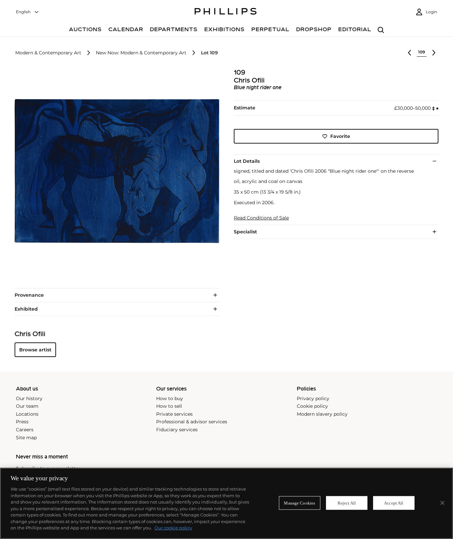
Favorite (340, 136)
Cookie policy (312, 406)
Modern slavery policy (322, 414)
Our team (27, 406)
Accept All (393, 502)
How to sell (169, 406)
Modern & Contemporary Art (48, 53)
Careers (24, 430)
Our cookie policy (173, 527)
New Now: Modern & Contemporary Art (141, 53)
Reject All (347, 502)
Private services (174, 414)
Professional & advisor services (191, 422)
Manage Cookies (299, 502)
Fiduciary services (177, 430)
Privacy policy (313, 398)
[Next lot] (433, 52)
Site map (26, 438)
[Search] (381, 30)
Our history (29, 398)
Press (22, 422)
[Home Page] (226, 12)
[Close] (442, 503)
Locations (27, 414)
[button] (115, 171)
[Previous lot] (409, 52)
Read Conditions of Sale (261, 218)
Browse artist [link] (35, 350)
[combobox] (27, 12)
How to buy (169, 398)
